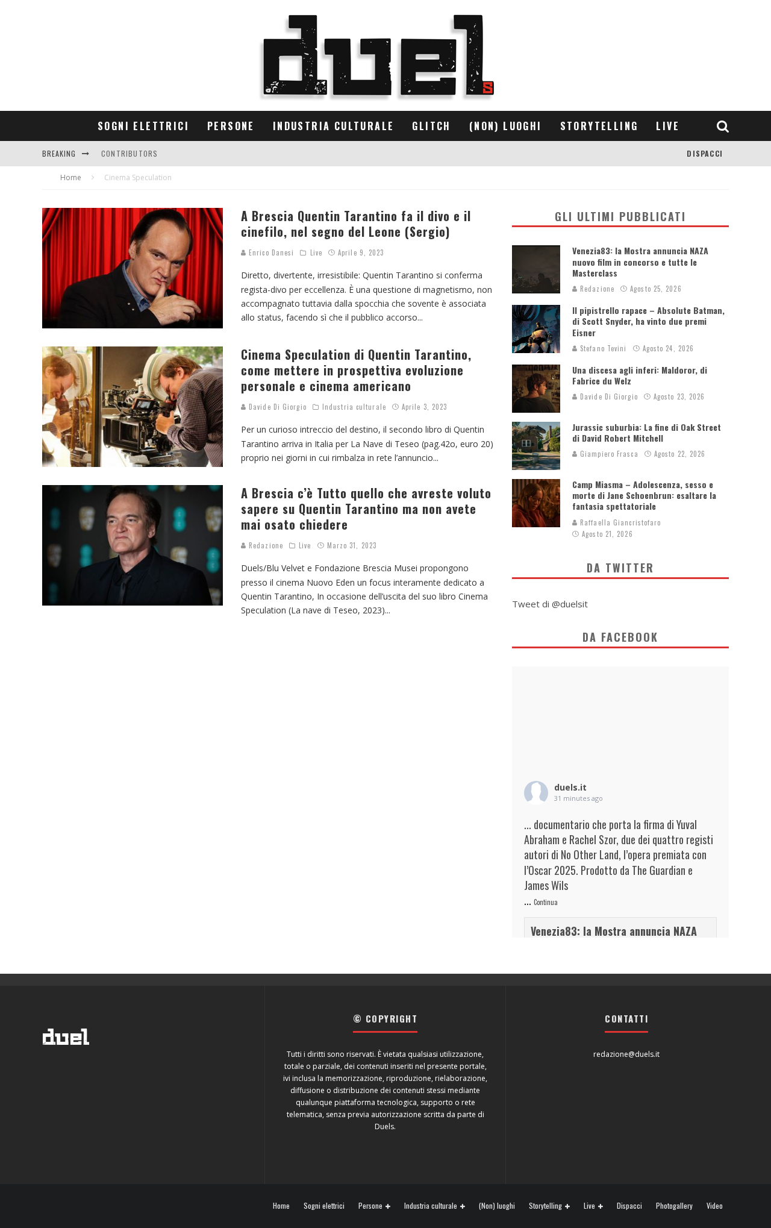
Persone (231, 126)
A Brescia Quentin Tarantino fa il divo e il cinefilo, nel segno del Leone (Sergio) (356, 223)
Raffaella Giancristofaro (619, 522)
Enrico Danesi (270, 252)
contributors (129, 153)
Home (281, 1205)
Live (667, 126)
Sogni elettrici (143, 126)
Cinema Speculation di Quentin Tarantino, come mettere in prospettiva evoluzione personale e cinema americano (356, 370)
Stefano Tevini (602, 348)
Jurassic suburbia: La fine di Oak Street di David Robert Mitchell (646, 432)
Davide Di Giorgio (276, 407)
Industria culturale (334, 126)
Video (715, 1205)
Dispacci (705, 153)
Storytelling (599, 126)
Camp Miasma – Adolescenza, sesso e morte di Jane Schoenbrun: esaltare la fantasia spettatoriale (644, 495)
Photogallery (674, 1205)
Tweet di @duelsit (550, 604)
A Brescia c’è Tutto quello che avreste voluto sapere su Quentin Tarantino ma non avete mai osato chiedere (366, 508)
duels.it (570, 787)
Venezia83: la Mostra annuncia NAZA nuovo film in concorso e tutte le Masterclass (640, 261)
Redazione (264, 545)
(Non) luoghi (505, 126)
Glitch (431, 126)
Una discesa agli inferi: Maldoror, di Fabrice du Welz (639, 375)
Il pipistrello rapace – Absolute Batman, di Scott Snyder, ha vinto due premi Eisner (648, 321)
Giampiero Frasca (608, 454)
